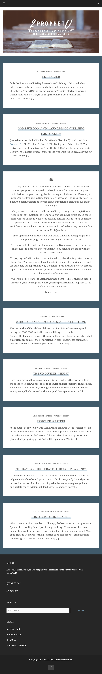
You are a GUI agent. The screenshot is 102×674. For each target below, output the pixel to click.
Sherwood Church (16, 645)
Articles (47, 368)
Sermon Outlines (42, 123)
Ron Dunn (12, 640)
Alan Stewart (38, 416)
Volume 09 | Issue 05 (44, 71)
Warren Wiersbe (63, 511)
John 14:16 (12, 573)
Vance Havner (14, 634)
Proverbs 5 (15, 144)
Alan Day (38, 368)
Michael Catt (47, 464)
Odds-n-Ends (42, 316)
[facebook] (51, 667)
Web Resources (59, 71)
